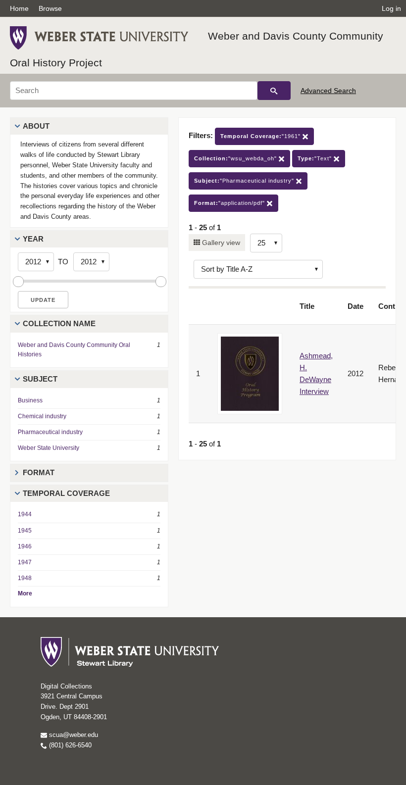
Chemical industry (42, 416)
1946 (25, 546)
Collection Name (59, 323)
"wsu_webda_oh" (236, 158)
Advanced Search (328, 91)
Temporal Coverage (66, 493)
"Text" (316, 158)
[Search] (274, 90)
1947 (25, 562)
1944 (25, 514)
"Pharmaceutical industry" (245, 181)
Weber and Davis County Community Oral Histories (74, 350)
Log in (391, 8)
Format (38, 472)
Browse (50, 8)
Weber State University (48, 447)
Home (19, 8)
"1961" (261, 136)
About (36, 126)
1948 (25, 578)
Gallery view (220, 242)
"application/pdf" (230, 203)
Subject (40, 379)
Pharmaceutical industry (50, 432)
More (25, 593)
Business (30, 400)
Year (33, 239)
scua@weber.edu (72, 734)
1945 (25, 530)
